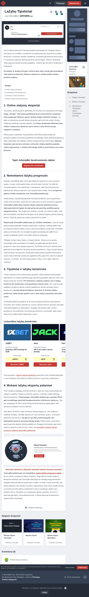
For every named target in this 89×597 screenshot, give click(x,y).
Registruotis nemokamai (33, 165)
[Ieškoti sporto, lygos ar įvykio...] (50, 3)
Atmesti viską (69, 567)
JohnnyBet (13, 16)
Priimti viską (82, 567)
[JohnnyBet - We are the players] (3, 3)
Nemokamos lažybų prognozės (16, 92)
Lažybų (44, 592)
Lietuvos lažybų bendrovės (26, 375)
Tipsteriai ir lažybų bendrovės (15, 95)
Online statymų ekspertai (14, 89)
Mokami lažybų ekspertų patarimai (17, 99)
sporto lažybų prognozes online (48, 473)
